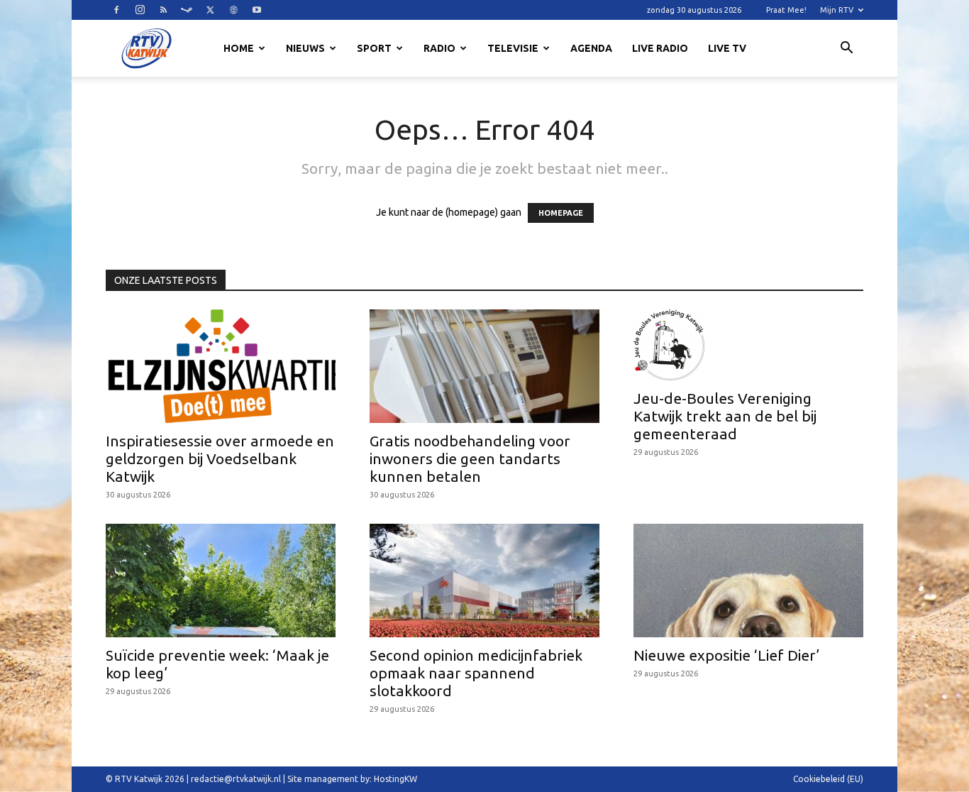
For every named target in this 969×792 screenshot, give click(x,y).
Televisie (512, 48)
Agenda (591, 48)
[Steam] (186, 10)
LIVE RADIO (660, 48)
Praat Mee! (786, 10)
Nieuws (305, 48)
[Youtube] (256, 10)
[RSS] (163, 10)
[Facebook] (116, 10)
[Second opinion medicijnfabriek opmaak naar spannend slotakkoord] (484, 580)
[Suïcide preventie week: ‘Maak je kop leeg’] (221, 580)
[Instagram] (139, 10)
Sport (374, 48)
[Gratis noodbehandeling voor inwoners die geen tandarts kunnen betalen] (484, 366)
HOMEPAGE (560, 213)
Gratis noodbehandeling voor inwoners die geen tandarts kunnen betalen (470, 458)
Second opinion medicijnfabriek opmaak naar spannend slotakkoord (476, 673)
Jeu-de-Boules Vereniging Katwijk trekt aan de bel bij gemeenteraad (724, 416)
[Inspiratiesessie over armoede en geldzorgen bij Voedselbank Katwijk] (221, 366)
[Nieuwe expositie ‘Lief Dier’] (748, 580)
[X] (210, 10)
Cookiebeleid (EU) (828, 778)
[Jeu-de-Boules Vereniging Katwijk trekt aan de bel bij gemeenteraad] (748, 344)
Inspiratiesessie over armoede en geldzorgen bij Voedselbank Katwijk (220, 458)
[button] (846, 49)
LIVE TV (727, 48)
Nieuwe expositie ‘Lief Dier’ (726, 655)
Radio (439, 48)
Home (238, 48)
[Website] (233, 10)
